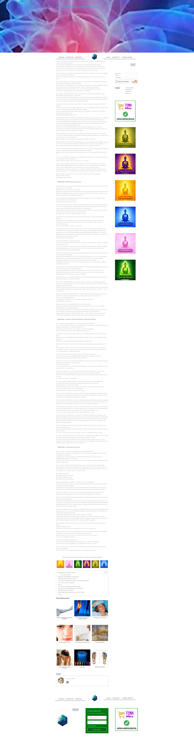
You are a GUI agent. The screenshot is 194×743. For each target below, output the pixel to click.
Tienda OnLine (127, 57)
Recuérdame (130, 87)
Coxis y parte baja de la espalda (66, 582)
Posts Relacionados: (66, 575)
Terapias (59, 3)
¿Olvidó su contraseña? (91, 725)
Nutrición (69, 57)
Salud (108, 57)
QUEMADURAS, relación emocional (67, 578)
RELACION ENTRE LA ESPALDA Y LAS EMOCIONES (71, 592)
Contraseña (118, 77)
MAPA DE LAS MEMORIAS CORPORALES (68, 576)
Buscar (133, 64)
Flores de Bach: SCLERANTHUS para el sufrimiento (70, 588)
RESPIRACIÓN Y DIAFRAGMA (65, 590)
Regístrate (127, 93)
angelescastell (70, 678)
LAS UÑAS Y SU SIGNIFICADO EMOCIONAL (69, 586)
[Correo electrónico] (67, 682)
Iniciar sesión (97, 729)
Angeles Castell (92, 738)
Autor (60, 594)
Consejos (78, 57)
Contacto (115, 57)
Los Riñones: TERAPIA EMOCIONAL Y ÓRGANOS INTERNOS (73, 580)
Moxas (59, 584)
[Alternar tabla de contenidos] (105, 572)
